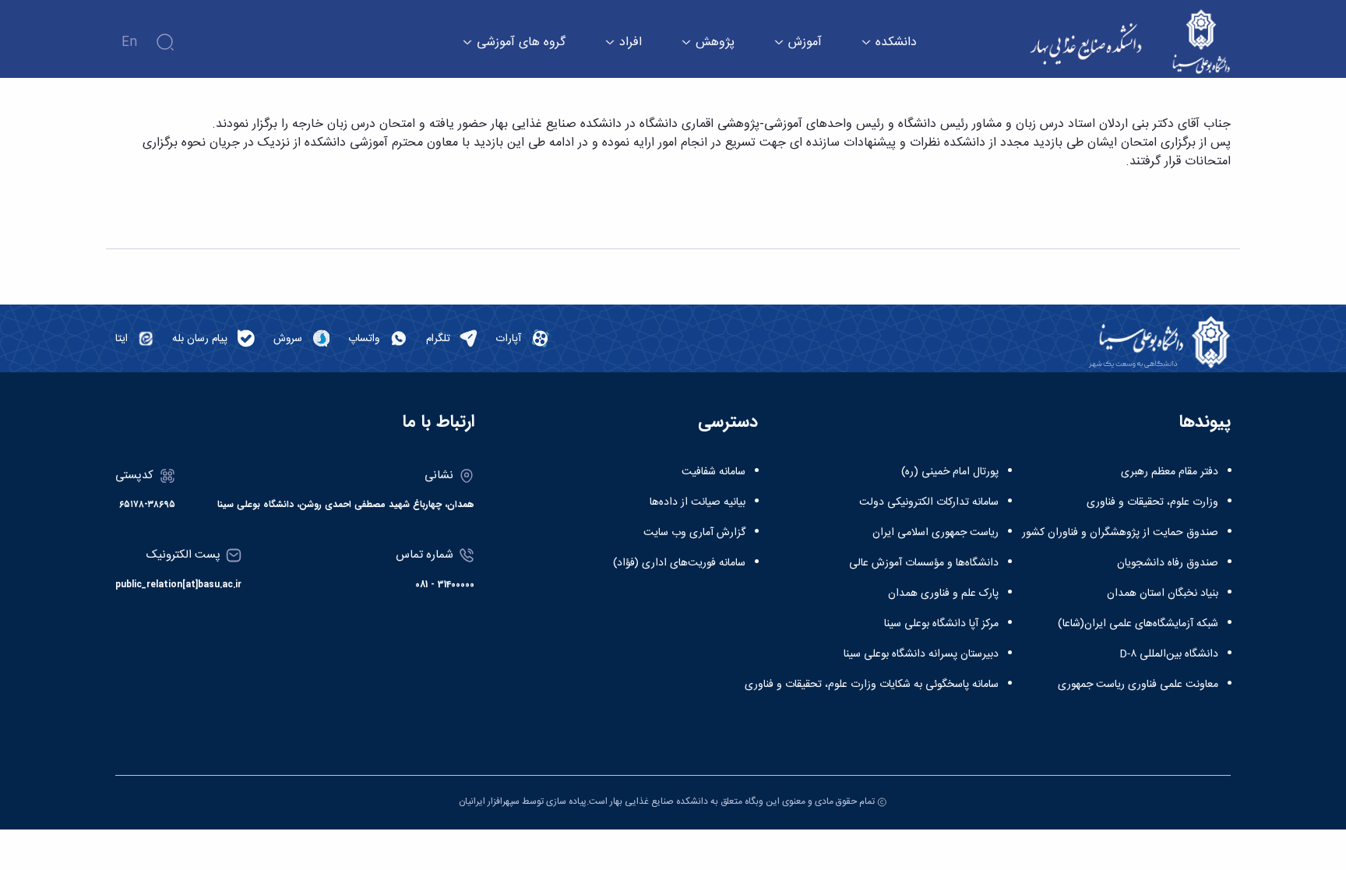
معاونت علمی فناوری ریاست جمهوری (1138, 684)
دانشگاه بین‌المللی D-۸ (1168, 654)
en (129, 42)
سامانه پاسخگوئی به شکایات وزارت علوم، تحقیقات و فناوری (872, 684)
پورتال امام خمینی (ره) (950, 472)
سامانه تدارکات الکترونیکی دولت (929, 502)
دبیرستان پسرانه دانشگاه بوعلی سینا (921, 654)
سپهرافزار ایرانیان (489, 801)
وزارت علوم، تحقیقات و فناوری (1152, 502)
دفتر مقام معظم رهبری (1169, 472)
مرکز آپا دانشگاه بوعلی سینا (941, 624)
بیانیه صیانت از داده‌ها (697, 502)
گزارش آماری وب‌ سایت (694, 532)
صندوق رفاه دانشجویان (1167, 563)
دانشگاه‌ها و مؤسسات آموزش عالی (924, 563)
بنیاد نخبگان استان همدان (1162, 593)
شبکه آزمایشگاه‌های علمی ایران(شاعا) (1138, 624)
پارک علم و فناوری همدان (943, 593)
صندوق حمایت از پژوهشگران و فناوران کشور (1120, 532)
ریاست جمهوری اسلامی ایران (935, 532)
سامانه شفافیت (713, 472)
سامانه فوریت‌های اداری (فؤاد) (679, 563)
